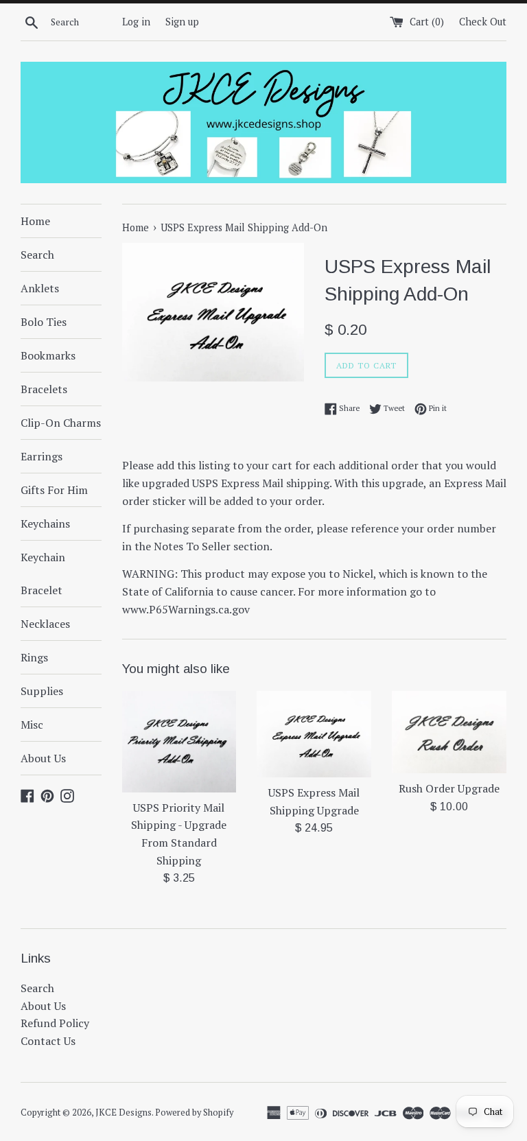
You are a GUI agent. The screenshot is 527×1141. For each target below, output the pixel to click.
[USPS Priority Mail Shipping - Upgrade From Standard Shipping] (179, 741)
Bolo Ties (44, 321)
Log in (136, 21)
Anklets (40, 288)
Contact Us (48, 1040)
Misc (32, 724)
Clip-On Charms (61, 422)
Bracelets (44, 389)
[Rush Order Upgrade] (449, 732)
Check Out (482, 21)
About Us (43, 758)
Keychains (45, 523)
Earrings (41, 456)
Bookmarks (48, 355)
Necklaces (45, 623)
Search (37, 254)
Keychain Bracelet (43, 574)
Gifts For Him (54, 489)
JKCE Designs (123, 1112)
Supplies (42, 690)
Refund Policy (55, 1023)
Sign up (182, 21)
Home (35, 220)
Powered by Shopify (194, 1112)
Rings (34, 657)
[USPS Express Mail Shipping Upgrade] (314, 734)
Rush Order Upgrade (449, 788)
